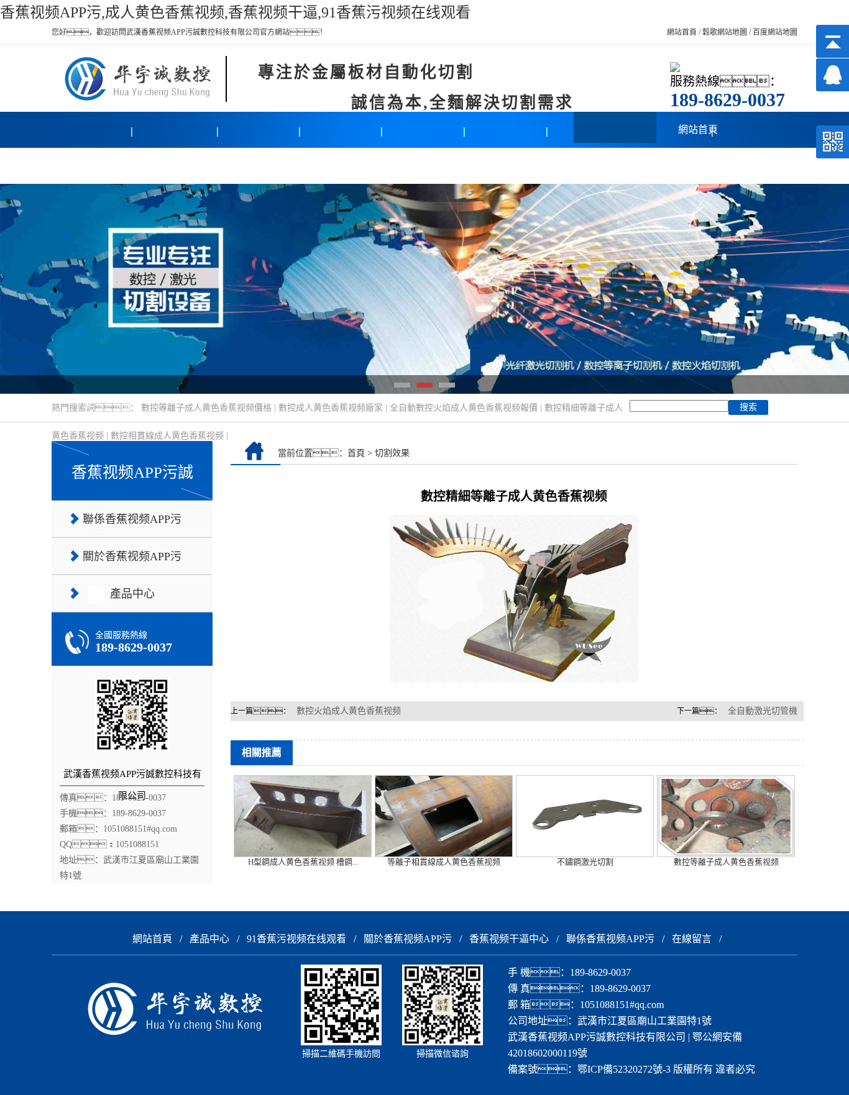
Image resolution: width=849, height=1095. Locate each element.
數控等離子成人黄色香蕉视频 (726, 861)
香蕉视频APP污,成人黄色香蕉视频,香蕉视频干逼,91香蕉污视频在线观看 (235, 12)
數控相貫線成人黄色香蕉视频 (167, 435)
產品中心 (93, 165)
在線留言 (506, 165)
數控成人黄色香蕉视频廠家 (330, 407)
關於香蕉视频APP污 (408, 939)
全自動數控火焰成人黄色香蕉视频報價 (464, 407)
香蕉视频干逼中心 (341, 165)
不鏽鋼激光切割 (585, 861)
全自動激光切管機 (762, 711)
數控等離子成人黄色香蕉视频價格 (206, 407)
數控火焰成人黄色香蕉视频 (348, 711)
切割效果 (392, 453)
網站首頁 (682, 32)
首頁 (356, 453)
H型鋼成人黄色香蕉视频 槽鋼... (303, 861)
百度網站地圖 (775, 32)
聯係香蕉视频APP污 (610, 939)
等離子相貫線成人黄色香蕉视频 (443, 861)
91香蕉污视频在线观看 (296, 939)
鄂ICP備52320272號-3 (624, 1069)
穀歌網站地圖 (724, 32)
